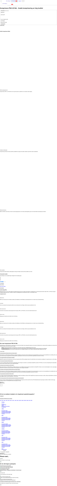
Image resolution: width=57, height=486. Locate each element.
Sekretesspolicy (4, 449)
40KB (15, 400)
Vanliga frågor (4, 404)
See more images (3, 286)
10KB (4, 400)
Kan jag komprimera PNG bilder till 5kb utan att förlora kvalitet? (8, 353)
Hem (2, 448)
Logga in (15, 5)
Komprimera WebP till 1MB (6, 426)
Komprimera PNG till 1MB (6, 419)
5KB (2, 400)
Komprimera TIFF (4, 437)
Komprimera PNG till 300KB (6, 418)
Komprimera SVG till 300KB (6, 445)
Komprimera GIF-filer (5, 430)
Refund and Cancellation (6, 406)
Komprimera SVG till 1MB (6, 446)
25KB (11, 400)
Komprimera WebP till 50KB (6, 424)
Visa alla (3, 413)
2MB (31, 400)
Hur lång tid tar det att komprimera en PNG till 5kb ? (7, 365)
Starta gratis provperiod (3, 470)
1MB (29, 400)
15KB (6, 400)
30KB (13, 400)
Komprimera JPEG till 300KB (6, 412)
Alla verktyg (4, 3)
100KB (20, 400)
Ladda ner (2, 25)
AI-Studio (10, 4)
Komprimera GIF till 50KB (6, 431)
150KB (22, 400)
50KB (17, 400)
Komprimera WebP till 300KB (6, 425)
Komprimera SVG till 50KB (6, 444)
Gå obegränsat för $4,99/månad (8, 481)
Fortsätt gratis (18, 481)
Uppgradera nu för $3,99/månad (11, 470)
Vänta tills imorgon (18, 470)
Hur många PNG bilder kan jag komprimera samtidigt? (7, 357)
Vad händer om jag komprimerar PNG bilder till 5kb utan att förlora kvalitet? (10, 369)
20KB (9, 400)
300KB (27, 400)
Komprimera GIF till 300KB (6, 432)
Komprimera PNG (4, 417)
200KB (25, 400)
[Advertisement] (16, 28)
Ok (0, 484)
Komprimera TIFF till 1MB (6, 439)
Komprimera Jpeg (4, 410)
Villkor (3, 405)
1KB (0, 400)
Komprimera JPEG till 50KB (6, 411)
